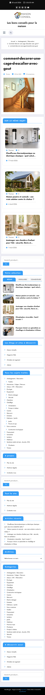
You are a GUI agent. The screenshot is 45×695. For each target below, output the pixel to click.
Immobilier (10, 435)
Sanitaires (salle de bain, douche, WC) (18, 442)
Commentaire (36, 279)
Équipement (10, 392)
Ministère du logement (13, 360)
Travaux (9, 448)
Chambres (10, 400)
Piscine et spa (12, 424)
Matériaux (9, 440)
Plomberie (11, 445)
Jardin (10, 421)
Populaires (23, 279)
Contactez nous (11, 473)
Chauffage (10, 402)
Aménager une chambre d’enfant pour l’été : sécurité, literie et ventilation (20, 241)
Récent (9, 279)
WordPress (24, 689)
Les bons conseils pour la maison (22, 24)
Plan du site (10, 463)
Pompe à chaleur (13, 408)
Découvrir (9, 413)
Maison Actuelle (11, 350)
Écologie (9, 389)
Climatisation (12, 406)
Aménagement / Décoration (15, 379)
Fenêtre (10, 382)
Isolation (9, 437)
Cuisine (9, 411)
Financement (10, 432)
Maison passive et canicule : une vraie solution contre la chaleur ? (20, 198)
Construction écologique (15, 430)
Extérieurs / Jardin (12, 418)
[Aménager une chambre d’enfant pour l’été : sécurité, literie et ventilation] (22, 225)
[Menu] (4, 32)
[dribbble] (22, 7)
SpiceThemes (22, 691)
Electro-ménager (13, 395)
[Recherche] (11, 32)
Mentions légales (12, 468)
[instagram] (25, 7)
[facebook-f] (17, 7)
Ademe (9, 365)
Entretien (9, 416)
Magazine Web (11, 355)
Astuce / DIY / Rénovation (14, 387)
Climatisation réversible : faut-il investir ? (27, 318)
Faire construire (11, 426)
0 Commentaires (30, 74)
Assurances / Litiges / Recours (16, 384)
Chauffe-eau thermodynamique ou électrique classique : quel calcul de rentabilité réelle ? (20, 154)
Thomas (8, 74)
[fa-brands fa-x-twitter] (20, 7)
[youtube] (28, 7)
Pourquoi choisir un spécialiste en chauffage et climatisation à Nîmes (28, 329)
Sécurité (10, 397)
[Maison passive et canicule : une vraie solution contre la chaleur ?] (22, 181)
